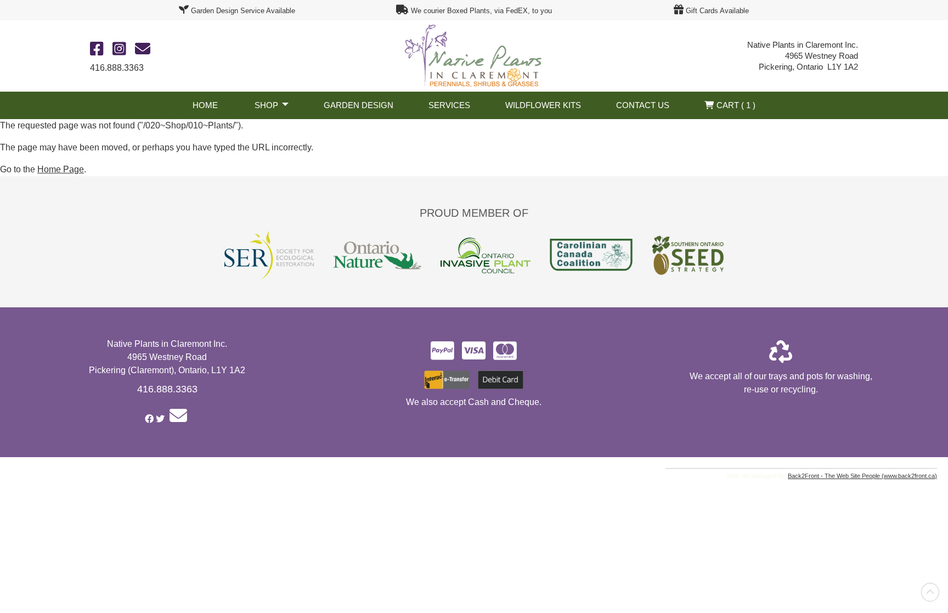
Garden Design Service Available (243, 11)
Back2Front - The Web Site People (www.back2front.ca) (862, 476)
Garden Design (358, 105)
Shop (266, 105)
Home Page (60, 169)
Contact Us (642, 105)
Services (449, 105)
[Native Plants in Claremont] (474, 55)
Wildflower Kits (543, 105)
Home (205, 105)
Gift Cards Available (717, 11)
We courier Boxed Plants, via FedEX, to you (481, 11)
